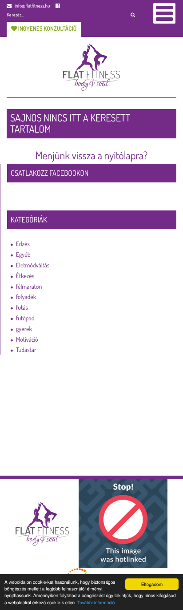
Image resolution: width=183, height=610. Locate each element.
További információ (96, 602)
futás (22, 307)
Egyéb (23, 255)
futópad (25, 318)
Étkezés (25, 276)
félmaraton (29, 287)
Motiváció (27, 339)
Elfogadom (152, 584)
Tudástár (26, 350)
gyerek (24, 329)
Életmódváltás (32, 265)
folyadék (26, 297)
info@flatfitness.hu (32, 5)
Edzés (23, 244)
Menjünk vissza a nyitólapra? (92, 155)
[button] (132, 14)
